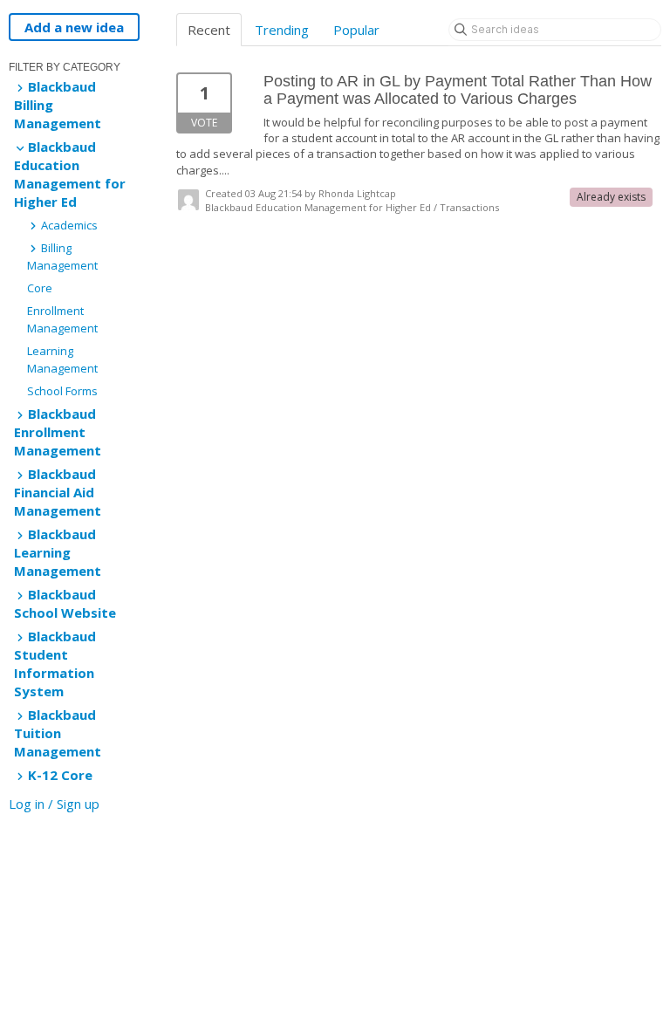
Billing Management (62, 256)
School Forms (62, 391)
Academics (68, 225)
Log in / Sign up (54, 803)
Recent (209, 29)
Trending (282, 29)
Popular (356, 29)
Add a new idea (74, 27)
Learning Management (62, 359)
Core (39, 288)
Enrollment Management (62, 319)
